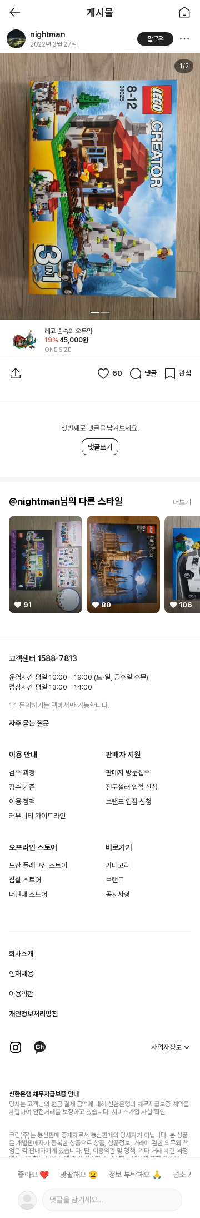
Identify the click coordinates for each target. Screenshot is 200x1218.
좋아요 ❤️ (33, 1174)
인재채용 (21, 974)
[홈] (184, 12)
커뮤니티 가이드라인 (37, 816)
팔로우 (155, 39)
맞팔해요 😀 (79, 1174)
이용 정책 (22, 801)
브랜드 (115, 880)
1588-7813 (57, 658)
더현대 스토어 (28, 894)
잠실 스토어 (25, 880)
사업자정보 (166, 1047)
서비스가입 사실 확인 (138, 1112)
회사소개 (21, 954)
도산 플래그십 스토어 (38, 865)
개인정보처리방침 (33, 1014)
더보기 (182, 502)
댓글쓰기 (100, 447)
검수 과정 (22, 772)
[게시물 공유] (15, 373)
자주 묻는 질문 (29, 723)
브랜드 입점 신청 (129, 801)
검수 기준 (22, 787)
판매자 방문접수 (128, 772)
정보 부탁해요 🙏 (135, 1174)
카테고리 (118, 865)
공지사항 (118, 894)
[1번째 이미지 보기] (95, 312)
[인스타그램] (15, 1047)
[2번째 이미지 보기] (105, 312)
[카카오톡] (40, 1047)
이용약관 (21, 994)
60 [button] (117, 373)
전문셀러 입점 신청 (132, 787)
